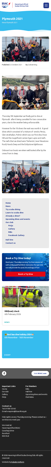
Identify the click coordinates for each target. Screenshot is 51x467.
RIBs (10, 232)
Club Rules (30, 397)
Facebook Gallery (16, 235)
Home (8, 203)
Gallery (11, 229)
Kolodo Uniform (17, 462)
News (4, 23)
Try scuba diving (13, 209)
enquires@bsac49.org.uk (16, 411)
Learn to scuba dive (14, 213)
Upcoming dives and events (18, 219)
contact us (41, 417)
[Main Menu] (46, 5)
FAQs (10, 225)
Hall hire (9, 240)
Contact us (11, 243)
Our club (9, 222)
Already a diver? (13, 216)
